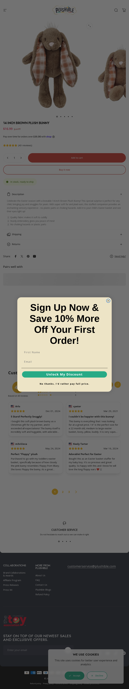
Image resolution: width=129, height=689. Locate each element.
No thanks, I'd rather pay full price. (64, 383)
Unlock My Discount (64, 374)
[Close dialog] (108, 301)
